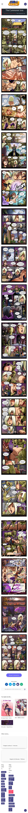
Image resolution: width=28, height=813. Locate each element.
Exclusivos (11, 806)
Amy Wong (3, 800)
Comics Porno (13, 13)
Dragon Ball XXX (11, 799)
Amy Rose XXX (3, 795)
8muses (11, 775)
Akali (3, 784)
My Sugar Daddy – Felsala (6, 718)
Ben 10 (10, 787)
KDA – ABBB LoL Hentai (19, 717)
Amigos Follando (4, 790)
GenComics (6, 13)
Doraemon (11, 795)
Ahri (3, 781)
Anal (3, 803)
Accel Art (3, 775)
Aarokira (4, 772)
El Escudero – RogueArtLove (6, 726)
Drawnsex (11, 803)
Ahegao (3, 778)
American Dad (11, 779)
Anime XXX (10, 783)
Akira (3, 786)
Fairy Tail (10, 809)
